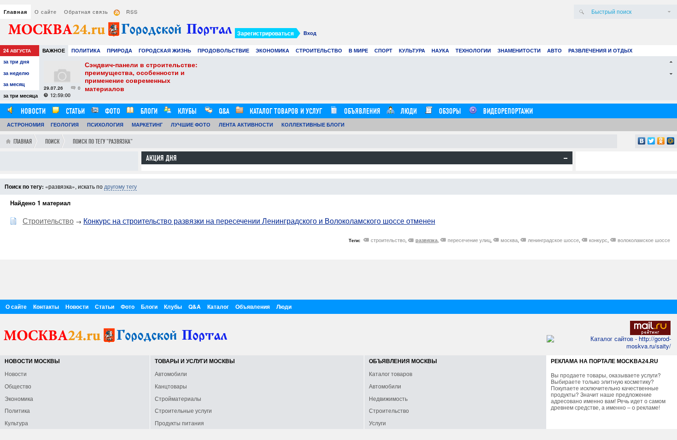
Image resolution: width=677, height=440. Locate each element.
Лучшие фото (190, 124)
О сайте (46, 11)
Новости (32, 111)
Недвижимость (388, 398)
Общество (18, 386)
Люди (408, 111)
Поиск (52, 141)
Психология (105, 124)
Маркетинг (147, 124)
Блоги (148, 111)
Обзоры (449, 111)
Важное (53, 50)
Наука (440, 50)
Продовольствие (223, 50)
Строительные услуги (183, 410)
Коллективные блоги (312, 124)
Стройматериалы (178, 398)
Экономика (272, 50)
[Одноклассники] (661, 141)
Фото (111, 111)
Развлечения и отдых (600, 50)
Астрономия (25, 124)
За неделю (16, 72)
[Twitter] (651, 141)
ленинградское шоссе (553, 239)
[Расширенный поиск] (669, 11)
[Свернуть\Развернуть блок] (565, 158)
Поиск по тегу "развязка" (103, 141)
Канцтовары (171, 386)
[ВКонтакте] (642, 141)
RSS (132, 11)
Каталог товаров (390, 373)
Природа (119, 50)
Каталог (218, 306)
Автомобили (171, 373)
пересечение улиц (469, 239)
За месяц (14, 84)
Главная (15, 11)
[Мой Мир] (671, 141)
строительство (388, 239)
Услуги (377, 423)
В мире (358, 50)
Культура (412, 50)
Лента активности (246, 124)
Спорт (383, 50)
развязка (426, 240)
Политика (85, 50)
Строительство (319, 50)
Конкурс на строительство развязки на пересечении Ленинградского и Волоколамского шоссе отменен (259, 220)
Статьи (74, 111)
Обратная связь (86, 11)
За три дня (16, 61)
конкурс (598, 239)
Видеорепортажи (507, 111)
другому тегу (120, 186)
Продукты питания (179, 423)
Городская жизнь (165, 50)
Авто (554, 50)
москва (509, 239)
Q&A (223, 111)
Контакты (46, 306)
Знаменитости (519, 50)
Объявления (361, 111)
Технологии (473, 50)
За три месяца (20, 95)
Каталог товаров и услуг (285, 111)
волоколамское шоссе (644, 239)
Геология (65, 124)
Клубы (186, 111)
